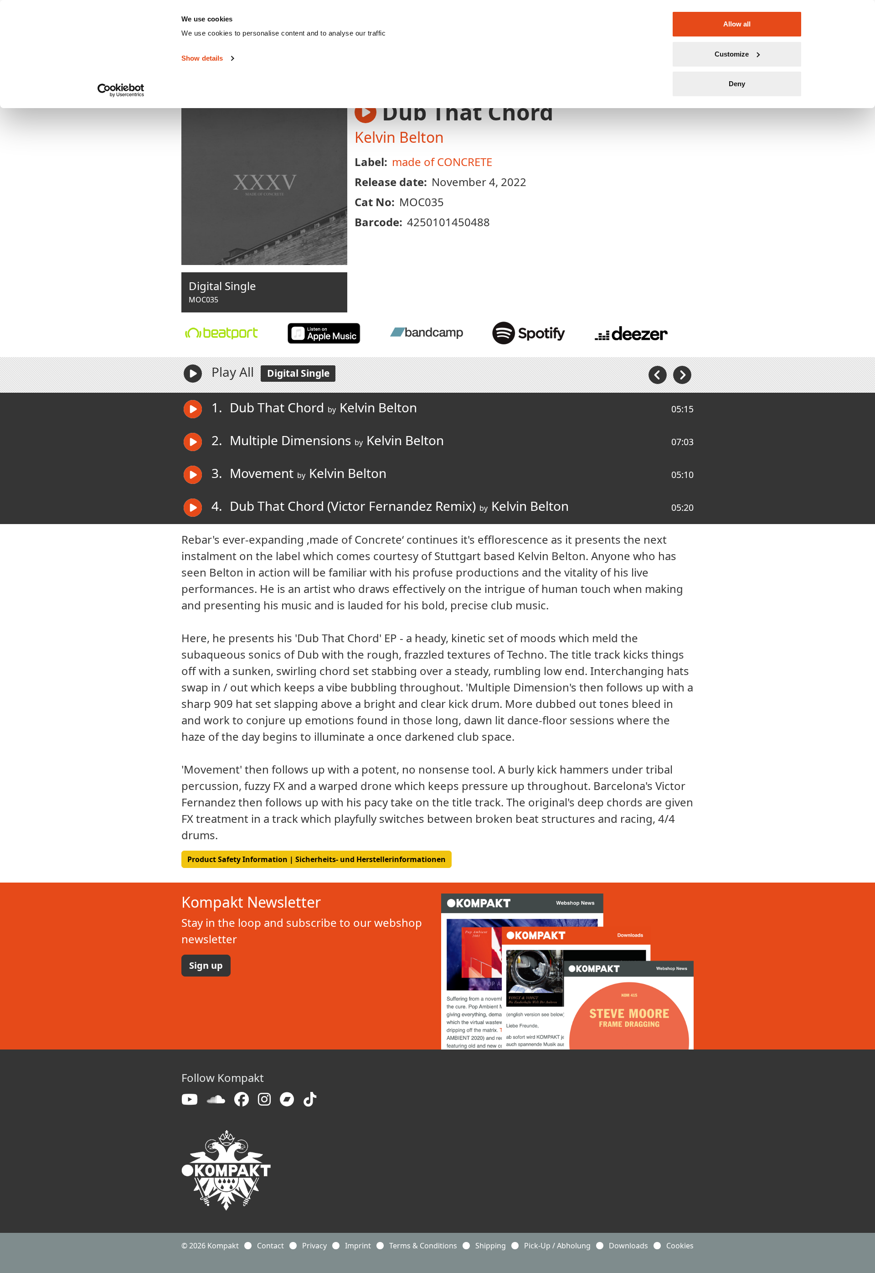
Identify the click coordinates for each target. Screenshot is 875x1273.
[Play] (192, 373)
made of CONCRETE (442, 161)
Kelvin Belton (399, 137)
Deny (737, 84)
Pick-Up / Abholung (557, 1246)
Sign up (206, 965)
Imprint (358, 1246)
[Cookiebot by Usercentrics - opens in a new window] (121, 90)
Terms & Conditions (423, 1246)
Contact (270, 1246)
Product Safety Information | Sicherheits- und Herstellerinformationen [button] (316, 859)
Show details (202, 58)
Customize (732, 54)
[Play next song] (682, 374)
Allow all (737, 24)
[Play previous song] (658, 374)
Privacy (314, 1246)
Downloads (628, 1246)
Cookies (680, 1246)
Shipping (490, 1246)
